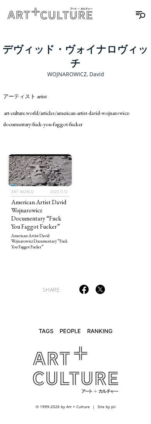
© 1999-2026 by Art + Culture (63, 406)
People (70, 331)
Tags (46, 331)
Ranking (100, 331)
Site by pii (107, 406)
